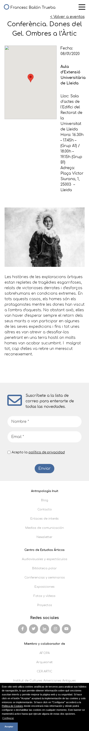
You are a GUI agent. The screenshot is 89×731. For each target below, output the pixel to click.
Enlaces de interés (44, 518)
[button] (30, 78)
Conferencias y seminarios (44, 577)
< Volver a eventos (67, 17)
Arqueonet (44, 662)
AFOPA (44, 653)
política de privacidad (47, 452)
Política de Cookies (12, 706)
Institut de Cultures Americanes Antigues (44, 680)
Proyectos (44, 605)
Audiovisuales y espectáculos (44, 559)
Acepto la (38, 452)
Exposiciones (44, 586)
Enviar (44, 468)
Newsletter (44, 537)
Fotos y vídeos (44, 596)
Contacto (44, 509)
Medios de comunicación (44, 528)
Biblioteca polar (44, 568)
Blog (44, 500)
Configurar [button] (8, 718)
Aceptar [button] (9, 726)
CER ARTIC (44, 671)
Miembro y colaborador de (44, 643)
